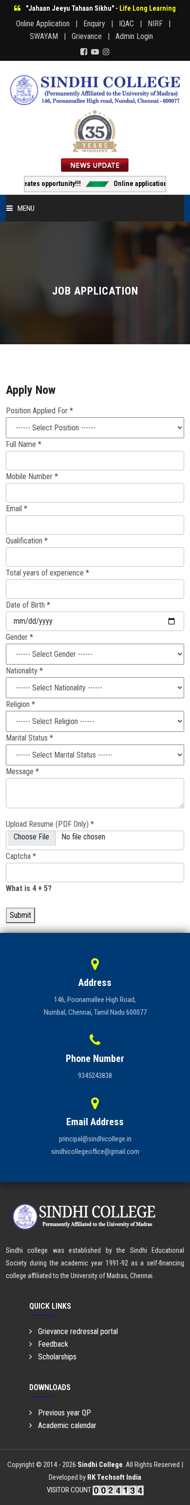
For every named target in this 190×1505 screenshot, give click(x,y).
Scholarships (54, 1356)
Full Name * (23, 444)
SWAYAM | (50, 36)
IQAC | (132, 23)
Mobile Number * (32, 476)
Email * (16, 508)
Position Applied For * (39, 410)
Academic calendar (64, 1425)
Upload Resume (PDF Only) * (50, 824)
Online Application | (48, 23)
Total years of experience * (47, 572)
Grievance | (93, 36)
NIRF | (161, 23)
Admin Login (138, 36)
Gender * (19, 637)
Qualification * (27, 540)
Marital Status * (29, 738)
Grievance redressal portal (75, 1331)
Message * (22, 771)
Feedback (50, 1344)
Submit (20, 915)
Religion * (20, 704)
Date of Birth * (28, 605)
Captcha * (21, 856)
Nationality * (24, 670)
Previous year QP (61, 1412)
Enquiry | (100, 23)
